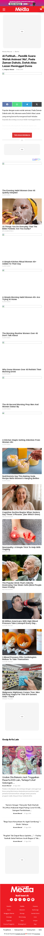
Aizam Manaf (6, 785)
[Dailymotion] (32, 899)
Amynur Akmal (9, 69)
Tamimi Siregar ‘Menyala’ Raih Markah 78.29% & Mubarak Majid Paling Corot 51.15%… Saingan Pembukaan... (22, 807)
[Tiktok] (24, 899)
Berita (17, 51)
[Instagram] (15, 899)
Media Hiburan (7, 51)
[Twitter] (20, 899)
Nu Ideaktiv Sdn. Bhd (20, 933)
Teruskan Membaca (22, 135)
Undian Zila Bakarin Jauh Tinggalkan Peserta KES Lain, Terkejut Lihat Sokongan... (20, 780)
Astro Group (37, 933)
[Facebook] (11, 899)
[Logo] (22, 9)
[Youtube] (28, 899)
